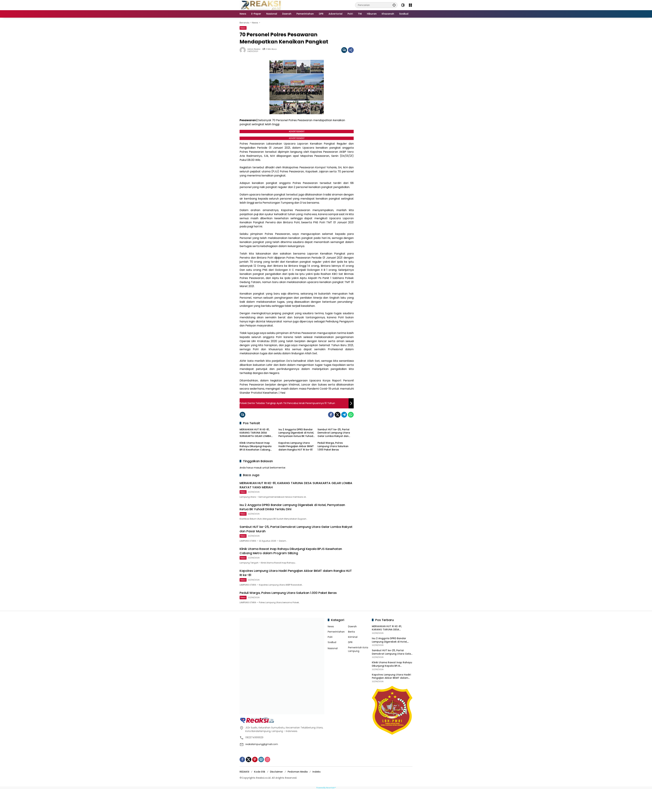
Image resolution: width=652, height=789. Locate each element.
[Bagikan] (351, 50)
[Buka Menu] (410, 5)
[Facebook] (331, 415)
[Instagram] (267, 759)
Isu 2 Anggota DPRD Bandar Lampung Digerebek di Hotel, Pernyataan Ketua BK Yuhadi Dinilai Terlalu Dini (296, 433)
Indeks (316, 771)
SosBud (332, 642)
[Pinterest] (255, 759)
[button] (394, 5)
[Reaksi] (261, 5)
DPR (350, 642)
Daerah (352, 626)
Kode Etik (259, 771)
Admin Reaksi (253, 49)
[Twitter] (337, 415)
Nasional (333, 648)
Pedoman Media (298, 771)
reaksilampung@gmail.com (261, 744)
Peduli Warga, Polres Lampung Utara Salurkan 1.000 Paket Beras (333, 446)
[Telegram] (344, 415)
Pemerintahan (336, 631)
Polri (330, 637)
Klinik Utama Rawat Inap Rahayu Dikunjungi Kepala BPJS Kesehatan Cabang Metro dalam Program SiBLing (255, 446)
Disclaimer (276, 771)
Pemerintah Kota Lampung (358, 649)
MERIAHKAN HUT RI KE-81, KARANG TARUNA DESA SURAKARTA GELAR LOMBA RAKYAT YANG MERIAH (255, 433)
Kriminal (352, 637)
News (243, 27)
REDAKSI (244, 771)
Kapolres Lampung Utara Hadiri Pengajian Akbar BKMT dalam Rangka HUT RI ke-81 (296, 446)
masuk (258, 467)
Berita (351, 631)
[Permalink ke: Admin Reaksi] (243, 50)
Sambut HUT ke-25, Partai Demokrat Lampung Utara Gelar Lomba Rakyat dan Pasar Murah (334, 433)
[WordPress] (261, 759)
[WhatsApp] (351, 415)
